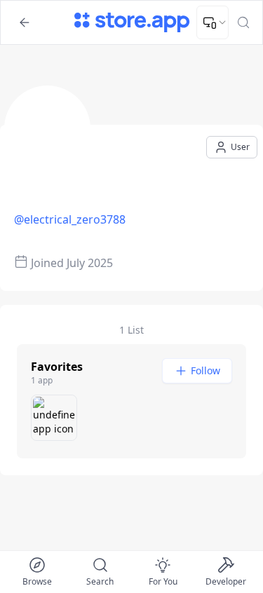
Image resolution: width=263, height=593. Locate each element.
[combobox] (212, 22)
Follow (205, 370)
